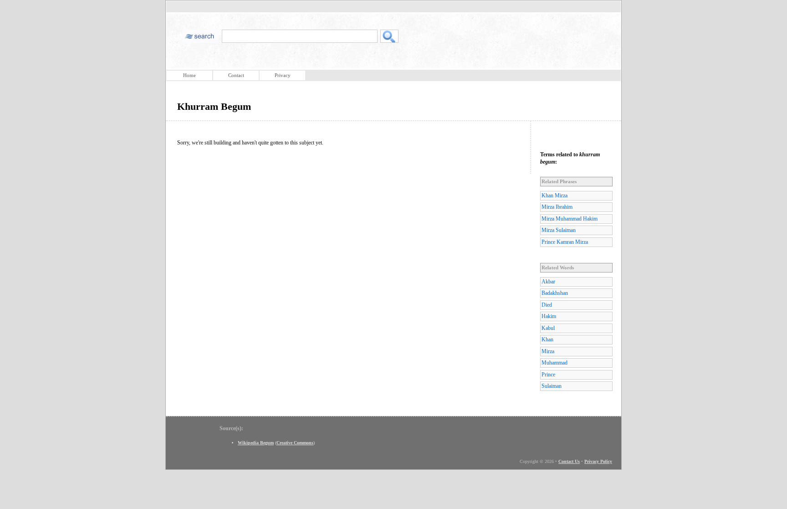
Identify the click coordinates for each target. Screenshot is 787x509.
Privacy (283, 75)
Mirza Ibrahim (557, 207)
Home (189, 75)
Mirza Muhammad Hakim (570, 219)
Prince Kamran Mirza (565, 242)
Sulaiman (552, 386)
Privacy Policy (598, 461)
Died (547, 305)
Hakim (549, 316)
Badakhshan (555, 293)
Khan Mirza (554, 195)
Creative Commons (294, 442)
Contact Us (569, 461)
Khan (547, 339)
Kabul (548, 328)
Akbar (548, 281)
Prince (548, 374)
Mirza (548, 351)
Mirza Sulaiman (559, 230)
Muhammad (554, 363)
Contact (236, 75)
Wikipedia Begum (256, 442)
